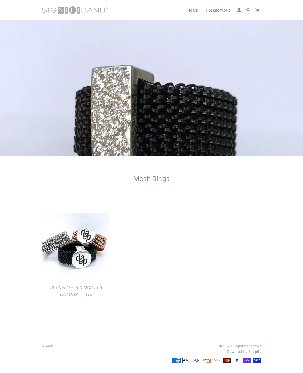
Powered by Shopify (244, 351)
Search (47, 346)
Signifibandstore (247, 346)
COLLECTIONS (218, 10)
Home (193, 10)
